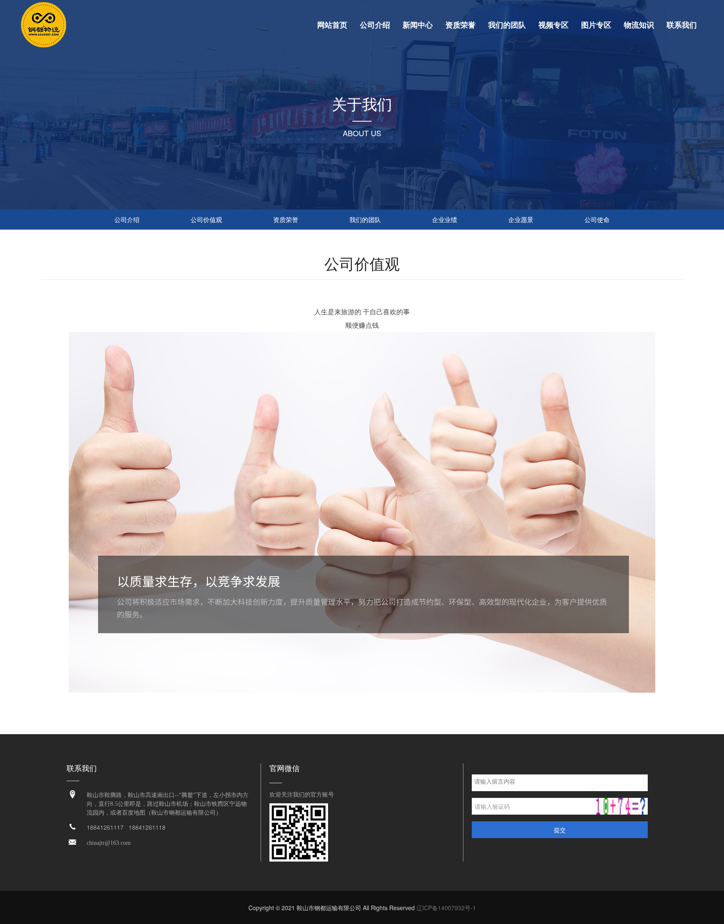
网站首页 (332, 25)
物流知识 (639, 25)
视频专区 (553, 25)
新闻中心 (418, 25)
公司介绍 (375, 25)
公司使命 (597, 219)
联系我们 (682, 25)
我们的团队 (507, 25)
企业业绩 (444, 219)
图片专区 (596, 25)
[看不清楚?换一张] (621, 806)
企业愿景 (520, 219)
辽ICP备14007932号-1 (446, 907)
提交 (560, 830)
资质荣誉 (460, 25)
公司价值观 (206, 219)
